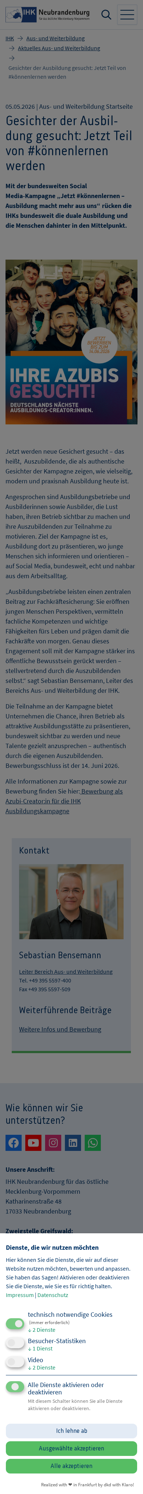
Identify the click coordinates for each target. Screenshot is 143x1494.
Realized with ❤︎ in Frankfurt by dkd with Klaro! (87, 1484)
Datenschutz (52, 1294)
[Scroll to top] (128, 1479)
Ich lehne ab (71, 1431)
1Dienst (40, 1348)
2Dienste (41, 1329)
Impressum (20, 1294)
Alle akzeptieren (71, 1466)
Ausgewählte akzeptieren (71, 1448)
